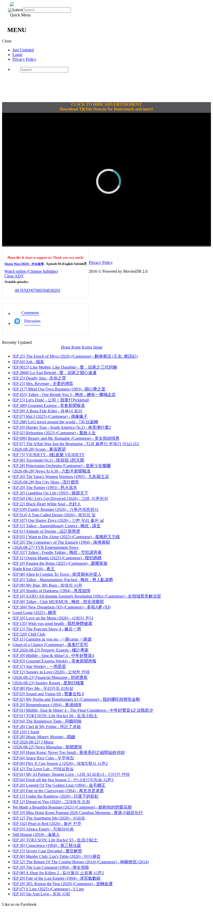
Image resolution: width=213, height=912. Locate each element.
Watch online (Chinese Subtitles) (31, 271)
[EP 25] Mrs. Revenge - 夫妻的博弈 (42, 383)
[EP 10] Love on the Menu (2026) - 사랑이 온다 (53, 618)
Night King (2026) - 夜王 (33, 569)
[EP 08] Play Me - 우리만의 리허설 (42, 688)
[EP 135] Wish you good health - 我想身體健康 (52, 623)
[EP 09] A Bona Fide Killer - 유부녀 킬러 (47, 411)
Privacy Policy (24, 59)
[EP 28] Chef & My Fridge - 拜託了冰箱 (46, 726)
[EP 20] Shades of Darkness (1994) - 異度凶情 (51, 590)
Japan (97, 347)
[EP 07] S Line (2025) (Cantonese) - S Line (48, 889)
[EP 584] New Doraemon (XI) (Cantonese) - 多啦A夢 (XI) (61, 607)
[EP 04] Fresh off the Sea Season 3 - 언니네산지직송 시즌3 (63, 780)
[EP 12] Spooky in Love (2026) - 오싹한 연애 (51, 672)
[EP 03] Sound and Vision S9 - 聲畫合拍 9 (48, 694)
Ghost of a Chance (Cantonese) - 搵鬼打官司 (50, 644)
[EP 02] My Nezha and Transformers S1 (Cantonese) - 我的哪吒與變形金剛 (76, 699)
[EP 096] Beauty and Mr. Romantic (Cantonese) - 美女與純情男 (65, 438)
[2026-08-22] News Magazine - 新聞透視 (47, 747)
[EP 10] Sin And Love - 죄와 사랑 (41, 894)
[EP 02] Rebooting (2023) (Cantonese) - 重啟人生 (54, 433)
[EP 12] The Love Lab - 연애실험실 (43, 769)
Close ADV (14, 276)
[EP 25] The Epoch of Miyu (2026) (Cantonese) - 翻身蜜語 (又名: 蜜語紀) (75, 356)
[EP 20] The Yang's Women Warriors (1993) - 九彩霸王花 (60, 476)
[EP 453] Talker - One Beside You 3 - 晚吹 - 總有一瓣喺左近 (64, 394)
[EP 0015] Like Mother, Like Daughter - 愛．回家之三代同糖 (64, 367)
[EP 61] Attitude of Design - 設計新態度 (46, 531)
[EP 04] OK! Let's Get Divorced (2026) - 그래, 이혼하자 (60, 498)
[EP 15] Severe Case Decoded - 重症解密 (47, 851)
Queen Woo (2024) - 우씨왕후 (24, 264)
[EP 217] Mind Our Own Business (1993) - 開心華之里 (58, 389)
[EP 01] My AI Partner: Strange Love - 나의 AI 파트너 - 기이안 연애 (71, 774)
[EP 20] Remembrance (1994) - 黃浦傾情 (47, 705)
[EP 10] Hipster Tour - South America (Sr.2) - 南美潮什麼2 (61, 427)
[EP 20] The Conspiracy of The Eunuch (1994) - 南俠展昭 (61, 542)
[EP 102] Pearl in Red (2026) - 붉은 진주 (46, 823)
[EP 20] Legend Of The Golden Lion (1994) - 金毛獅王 (58, 785)
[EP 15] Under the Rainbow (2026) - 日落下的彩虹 (55, 796)
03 (50, 290)
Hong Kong (71, 347)
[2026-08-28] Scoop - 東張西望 (39, 449)
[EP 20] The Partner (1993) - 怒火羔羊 (44, 487)
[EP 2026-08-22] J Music (33, 742)
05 (42, 290)
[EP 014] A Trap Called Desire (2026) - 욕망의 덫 (54, 515)
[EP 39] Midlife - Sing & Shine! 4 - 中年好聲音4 (53, 655)
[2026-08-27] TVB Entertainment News (45, 547)
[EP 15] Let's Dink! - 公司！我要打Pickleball (50, 400)
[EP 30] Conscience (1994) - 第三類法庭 (46, 845)
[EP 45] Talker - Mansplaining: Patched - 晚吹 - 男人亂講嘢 (62, 580)
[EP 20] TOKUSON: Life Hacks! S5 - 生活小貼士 (55, 840)
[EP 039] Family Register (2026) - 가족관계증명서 (55, 509)
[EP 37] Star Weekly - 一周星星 (39, 666)
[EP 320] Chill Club (28, 634)
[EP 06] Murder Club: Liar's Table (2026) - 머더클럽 (56, 856)
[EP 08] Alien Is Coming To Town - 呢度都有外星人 (57, 574)
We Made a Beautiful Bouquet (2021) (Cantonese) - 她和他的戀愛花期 (72, 807)
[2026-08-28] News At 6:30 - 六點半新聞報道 (51, 471)
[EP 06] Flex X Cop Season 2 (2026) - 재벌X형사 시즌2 (60, 763)
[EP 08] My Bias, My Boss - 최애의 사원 (47, 585)
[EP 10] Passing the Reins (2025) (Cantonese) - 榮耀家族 (60, 563)
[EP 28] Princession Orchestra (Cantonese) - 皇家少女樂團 (61, 465)
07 (33, 290)
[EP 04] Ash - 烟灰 (28, 361)
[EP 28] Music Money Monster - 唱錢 (43, 737)
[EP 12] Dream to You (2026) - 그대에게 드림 (51, 801)
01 (58, 290)
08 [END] (23, 290)
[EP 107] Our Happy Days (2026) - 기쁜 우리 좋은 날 (58, 520)
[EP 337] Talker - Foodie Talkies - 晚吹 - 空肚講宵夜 (57, 552)
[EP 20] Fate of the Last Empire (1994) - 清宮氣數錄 (56, 878)
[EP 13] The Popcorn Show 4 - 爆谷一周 (46, 629)
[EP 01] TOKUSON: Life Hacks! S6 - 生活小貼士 (55, 716)
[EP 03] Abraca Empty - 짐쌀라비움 (43, 829)
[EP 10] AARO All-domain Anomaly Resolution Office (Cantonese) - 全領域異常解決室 (86, 596)
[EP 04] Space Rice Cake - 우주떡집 (43, 758)
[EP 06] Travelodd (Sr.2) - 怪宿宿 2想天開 (48, 460)
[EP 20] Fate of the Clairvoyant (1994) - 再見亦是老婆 (58, 791)
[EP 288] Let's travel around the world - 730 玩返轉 (55, 422)
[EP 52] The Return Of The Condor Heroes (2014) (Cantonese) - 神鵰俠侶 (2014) (80, 862)
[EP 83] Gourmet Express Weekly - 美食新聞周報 (54, 661)
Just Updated (23, 50)
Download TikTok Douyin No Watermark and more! (106, 109)
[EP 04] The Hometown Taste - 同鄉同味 (47, 721)
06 (38, 290)
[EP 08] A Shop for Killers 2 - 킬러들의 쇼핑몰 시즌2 (58, 873)
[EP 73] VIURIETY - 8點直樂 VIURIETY (48, 454)
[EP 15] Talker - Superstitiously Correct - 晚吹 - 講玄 (56, 526)
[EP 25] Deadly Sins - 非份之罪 (39, 378)
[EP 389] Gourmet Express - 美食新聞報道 (48, 405)
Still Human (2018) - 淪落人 (36, 834)
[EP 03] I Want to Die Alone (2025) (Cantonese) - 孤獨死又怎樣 (66, 537)
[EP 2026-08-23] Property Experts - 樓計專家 (50, 650)
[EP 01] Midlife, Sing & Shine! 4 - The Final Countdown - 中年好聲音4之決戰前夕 (82, 710)
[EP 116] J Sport (25, 732)
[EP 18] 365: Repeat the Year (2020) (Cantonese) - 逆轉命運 (62, 884)
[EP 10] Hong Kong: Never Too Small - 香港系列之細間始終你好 (68, 752)
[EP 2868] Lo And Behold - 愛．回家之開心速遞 (54, 372)
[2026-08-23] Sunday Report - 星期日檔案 (48, 683)
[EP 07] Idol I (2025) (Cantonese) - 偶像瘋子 (50, 416)
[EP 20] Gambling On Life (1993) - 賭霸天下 (50, 493)
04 (46, 290)
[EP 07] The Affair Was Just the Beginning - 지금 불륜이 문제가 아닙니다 (75, 444)
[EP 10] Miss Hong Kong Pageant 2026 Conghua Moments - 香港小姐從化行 (77, 812)
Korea (87, 347)
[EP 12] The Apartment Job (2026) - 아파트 (48, 818)
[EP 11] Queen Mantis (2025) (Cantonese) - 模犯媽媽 (57, 558)
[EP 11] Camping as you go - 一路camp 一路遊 (52, 639)
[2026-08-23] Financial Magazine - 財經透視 (50, 677)
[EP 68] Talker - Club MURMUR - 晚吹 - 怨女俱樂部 (58, 601)
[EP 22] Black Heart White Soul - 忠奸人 (46, 504)
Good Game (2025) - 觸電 (34, 612)
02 (54, 290)
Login (17, 54)
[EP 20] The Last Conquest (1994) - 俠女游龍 (50, 867)
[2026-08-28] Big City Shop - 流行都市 (45, 482)
